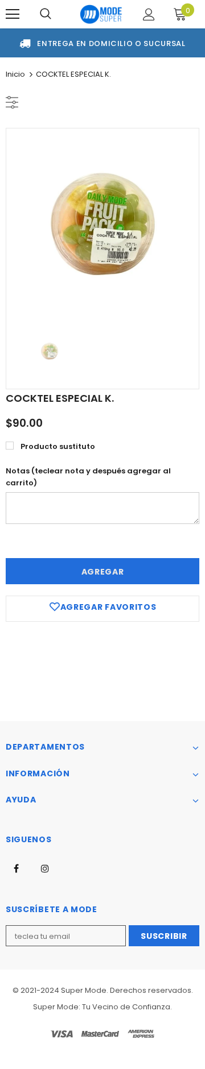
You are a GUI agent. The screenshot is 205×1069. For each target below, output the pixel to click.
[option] (102, 224)
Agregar (102, 571)
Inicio (15, 74)
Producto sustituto (57, 446)
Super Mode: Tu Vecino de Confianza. (102, 1006)
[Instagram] (45, 868)
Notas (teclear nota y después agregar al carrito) (88, 476)
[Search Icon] (45, 14)
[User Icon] (149, 14)
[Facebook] (16, 868)
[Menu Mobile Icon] (12, 14)
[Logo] (101, 14)
